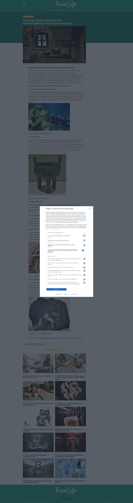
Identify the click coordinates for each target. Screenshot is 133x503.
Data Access (66, 294)
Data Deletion (59, 294)
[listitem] (66, 232)
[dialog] (66, 251)
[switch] (83, 236)
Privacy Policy (74, 294)
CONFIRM (56, 289)
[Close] (90, 209)
